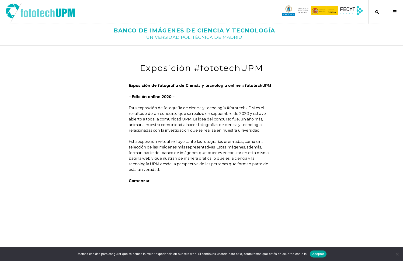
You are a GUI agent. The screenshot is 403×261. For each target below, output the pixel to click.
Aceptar (318, 254)
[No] (397, 254)
